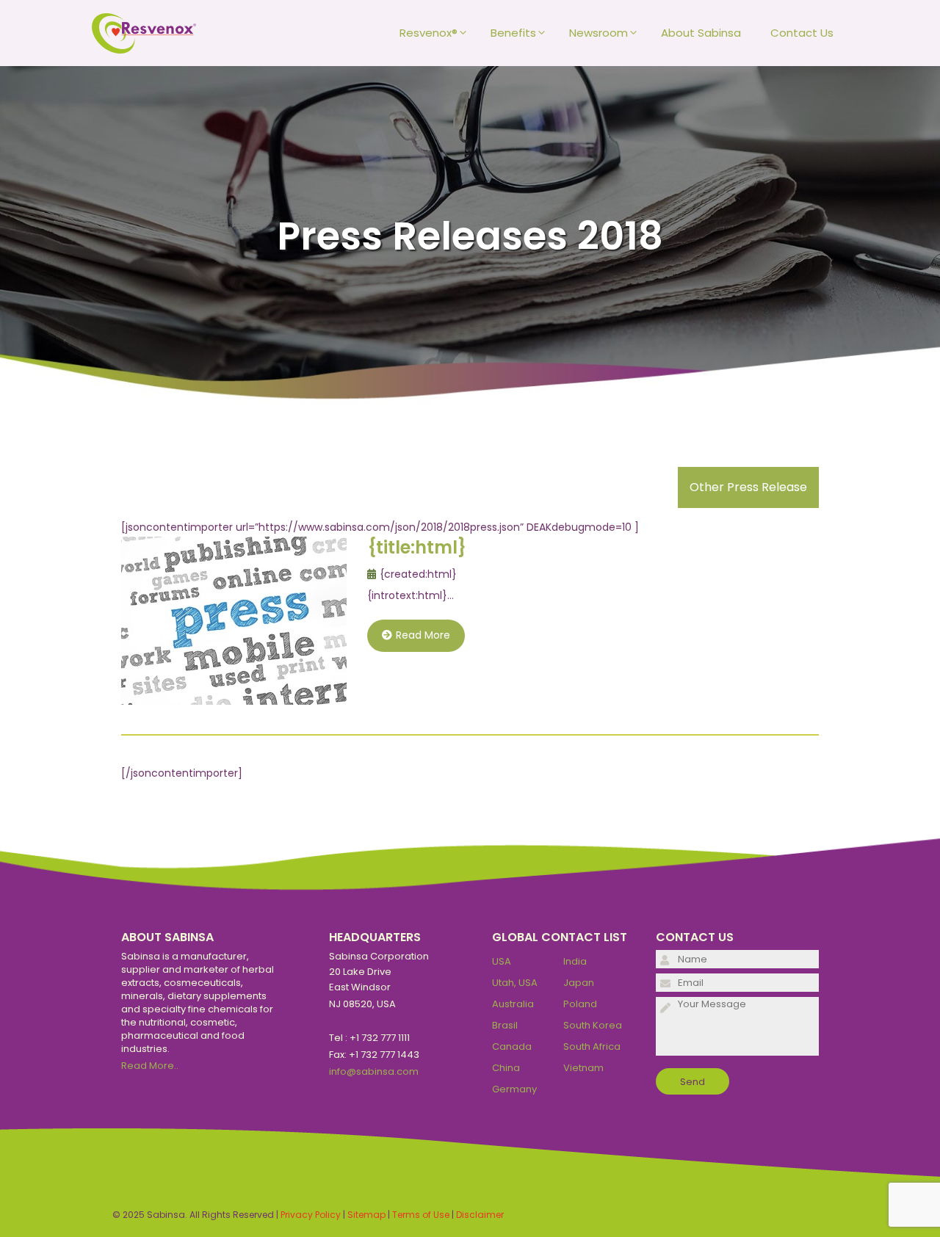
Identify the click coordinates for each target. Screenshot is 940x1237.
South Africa (592, 1046)
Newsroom (598, 32)
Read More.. (149, 1066)
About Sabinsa (701, 32)
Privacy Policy (311, 1214)
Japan (578, 983)
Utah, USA (515, 983)
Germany (514, 1089)
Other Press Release (748, 487)
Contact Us (802, 32)
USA (501, 961)
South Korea (592, 1025)
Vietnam (583, 1068)
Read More (423, 635)
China (506, 1068)
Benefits (513, 32)
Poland (580, 1004)
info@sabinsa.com (374, 1071)
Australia (513, 1004)
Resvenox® (429, 32)
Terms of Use (420, 1214)
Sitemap (366, 1214)
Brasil (505, 1025)
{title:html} (416, 547)
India (575, 961)
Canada (512, 1046)
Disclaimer (480, 1214)
